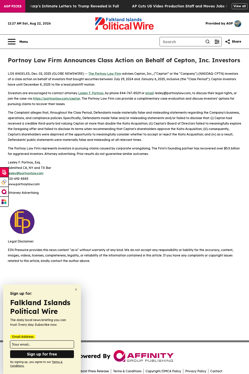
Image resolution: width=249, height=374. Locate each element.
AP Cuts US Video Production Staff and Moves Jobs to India (186, 6)
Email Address (22, 337)
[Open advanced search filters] (217, 41)
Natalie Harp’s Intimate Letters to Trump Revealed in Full (67, 6)
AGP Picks (12, 6)
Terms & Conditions (127, 371)
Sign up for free (42, 354)
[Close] (76, 289)
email (149, 93)
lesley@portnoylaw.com (25, 173)
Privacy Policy (195, 371)
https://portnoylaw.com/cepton (56, 98)
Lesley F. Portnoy (90, 93)
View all (239, 6)
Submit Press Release (93, 371)
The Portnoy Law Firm (104, 74)
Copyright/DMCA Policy (163, 371)
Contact (216, 371)
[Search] (207, 41)
